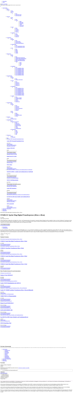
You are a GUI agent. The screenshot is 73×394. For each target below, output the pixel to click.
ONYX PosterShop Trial (5, 323)
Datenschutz (5, 360)
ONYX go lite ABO (10, 203)
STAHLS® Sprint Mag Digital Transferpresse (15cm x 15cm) (13, 264)
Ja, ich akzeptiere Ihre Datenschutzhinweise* (10, 370)
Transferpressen (7, 350)
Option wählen (2, 293)
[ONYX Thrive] (10, 162)
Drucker (6, 354)
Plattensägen (7, 356)
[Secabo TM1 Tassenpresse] (12, 186)
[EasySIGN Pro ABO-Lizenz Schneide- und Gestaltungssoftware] (18, 194)
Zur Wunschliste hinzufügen (11, 145)
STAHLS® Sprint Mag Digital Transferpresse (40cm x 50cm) (13, 241)
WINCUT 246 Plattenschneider (12, 180)
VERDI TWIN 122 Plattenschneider (8, 296)
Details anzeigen (9, 144)
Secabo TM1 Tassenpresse (11, 188)
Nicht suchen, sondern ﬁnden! (5, 5)
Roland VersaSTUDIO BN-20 (6, 303)
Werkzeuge (6, 353)
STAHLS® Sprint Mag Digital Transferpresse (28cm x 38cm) (13, 256)
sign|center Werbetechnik (7, 358)
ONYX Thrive (9, 164)
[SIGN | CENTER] (3, 4)
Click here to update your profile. (23, 367)
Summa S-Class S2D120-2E (6, 275)
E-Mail (1, 365)
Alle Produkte (5, 349)
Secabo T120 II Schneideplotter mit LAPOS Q (10, 283)
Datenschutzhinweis (4, 368)
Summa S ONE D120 (11, 148)
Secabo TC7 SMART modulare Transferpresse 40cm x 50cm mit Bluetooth (16, 290)
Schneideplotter (7, 357)
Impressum (4, 359)
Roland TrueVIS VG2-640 (11, 156)
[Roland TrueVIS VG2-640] (12, 154)
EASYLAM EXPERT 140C (6, 310)
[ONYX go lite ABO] (11, 201)
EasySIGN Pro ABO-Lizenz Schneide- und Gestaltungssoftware (18, 196)
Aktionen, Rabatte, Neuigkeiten (5, 364)
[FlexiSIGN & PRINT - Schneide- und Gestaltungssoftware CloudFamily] (19, 169)
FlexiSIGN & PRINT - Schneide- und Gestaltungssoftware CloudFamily (20, 171)
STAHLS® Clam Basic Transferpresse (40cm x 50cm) (12, 248)
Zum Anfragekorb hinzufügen (5, 244)
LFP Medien (7, 352)
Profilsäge (6, 351)
